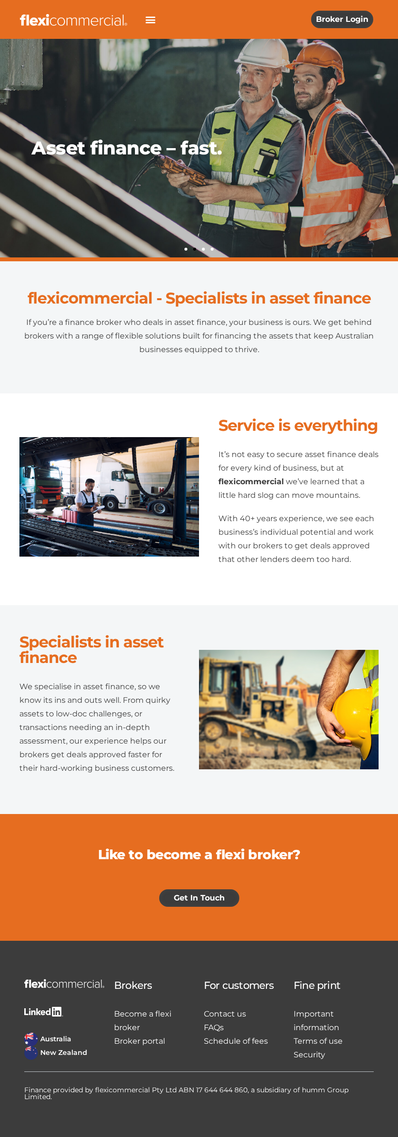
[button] (150, 20)
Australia (55, 1039)
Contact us (225, 1013)
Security (309, 1054)
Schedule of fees (236, 1041)
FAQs (214, 1027)
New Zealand (63, 1052)
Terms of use (318, 1041)
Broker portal (139, 1041)
